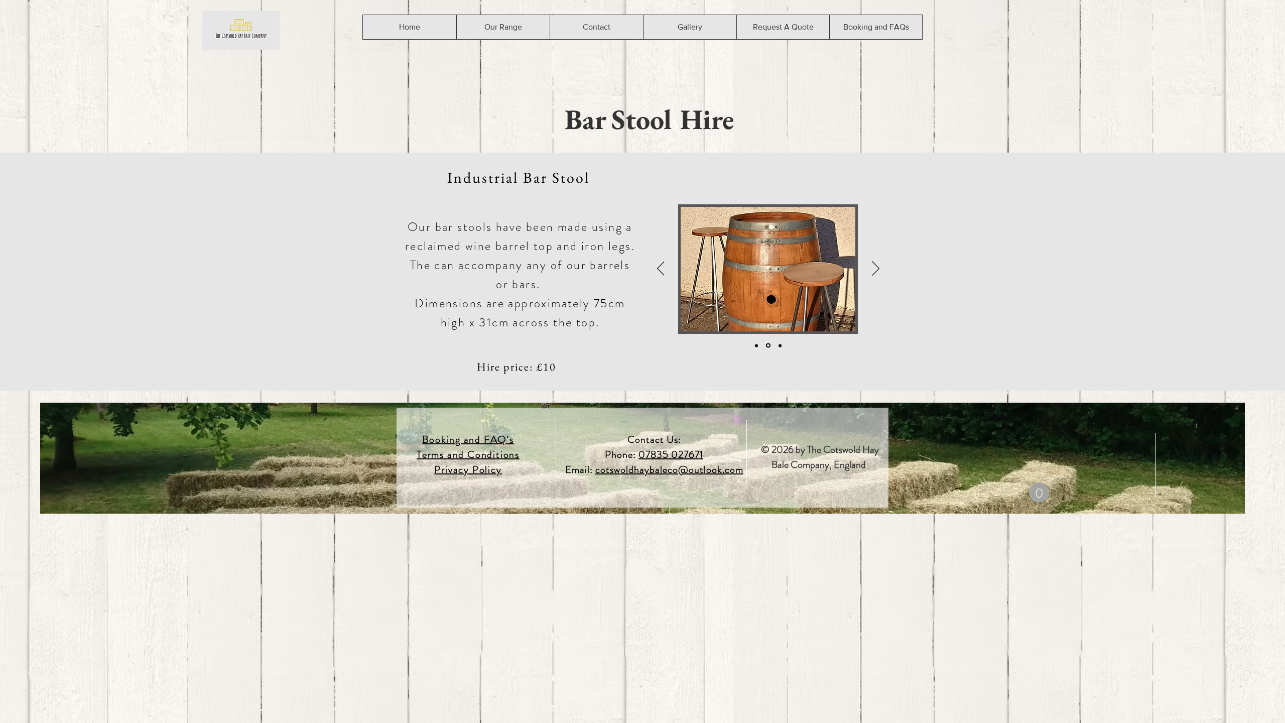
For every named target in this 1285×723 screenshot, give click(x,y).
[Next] (875, 269)
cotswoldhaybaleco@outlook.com (669, 469)
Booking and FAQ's (468, 439)
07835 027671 (670, 454)
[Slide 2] (767, 345)
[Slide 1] (756, 345)
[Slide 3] (779, 345)
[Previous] (661, 269)
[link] (1039, 493)
